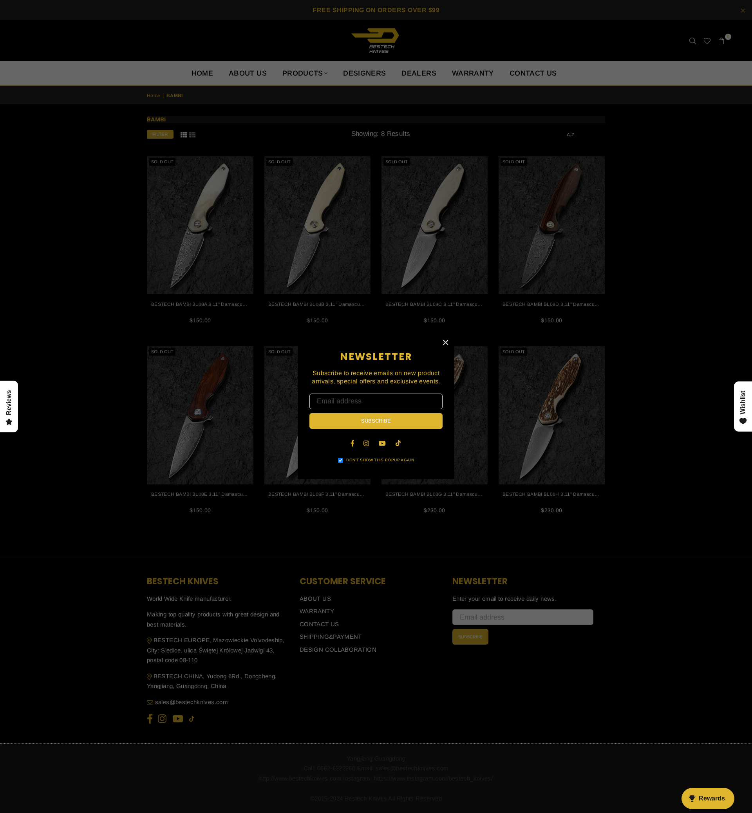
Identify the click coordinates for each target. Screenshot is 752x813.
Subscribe (376, 421)
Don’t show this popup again (380, 460)
